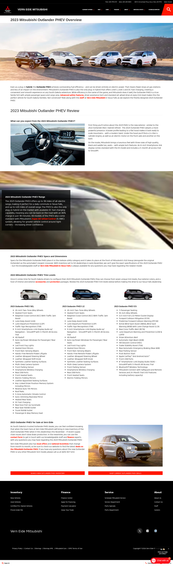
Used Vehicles (15, 502)
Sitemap (38, 548)
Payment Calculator (68, 506)
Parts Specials (110, 506)
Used (107, 9)
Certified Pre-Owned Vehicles (21, 506)
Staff (156, 506)
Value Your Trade (67, 510)
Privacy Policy (17, 548)
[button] (169, 9)
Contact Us (158, 502)
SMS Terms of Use (75, 548)
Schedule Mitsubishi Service (115, 498)
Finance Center (66, 498)
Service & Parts (138, 9)
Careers (157, 510)
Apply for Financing (68, 502)
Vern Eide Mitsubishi (26, 530)
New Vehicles (15, 498)
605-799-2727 (113, 2)
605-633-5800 (127, 2)
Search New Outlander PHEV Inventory (48, 473)
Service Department (112, 502)
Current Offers (87, 9)
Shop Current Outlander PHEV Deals (125, 473)
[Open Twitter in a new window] (140, 531)
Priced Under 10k (16, 510)
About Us (157, 498)
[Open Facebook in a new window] (148, 531)
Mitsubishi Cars (61, 548)
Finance (116, 9)
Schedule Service (154, 9)
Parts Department (112, 510)
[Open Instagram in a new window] (156, 531)
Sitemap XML (48, 548)
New (99, 9)
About (126, 9)
